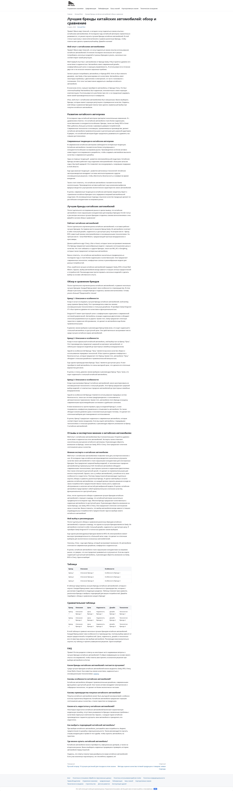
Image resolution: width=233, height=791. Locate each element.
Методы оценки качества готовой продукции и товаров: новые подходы (142, 766)
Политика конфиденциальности (154, 778)
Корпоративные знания (130, 9)
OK (155, 789)
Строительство (91, 784)
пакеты (96, 674)
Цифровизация (90, 9)
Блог (68, 778)
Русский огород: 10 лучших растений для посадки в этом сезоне (91, 765)
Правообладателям (73, 781)
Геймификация (103, 9)
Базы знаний (115, 9)
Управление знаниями (75, 9)
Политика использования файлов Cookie (127, 778)
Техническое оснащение (149, 9)
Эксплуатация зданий (119, 784)
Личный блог (79, 14)
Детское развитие (104, 784)
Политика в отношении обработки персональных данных (92, 778)
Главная (69, 14)
